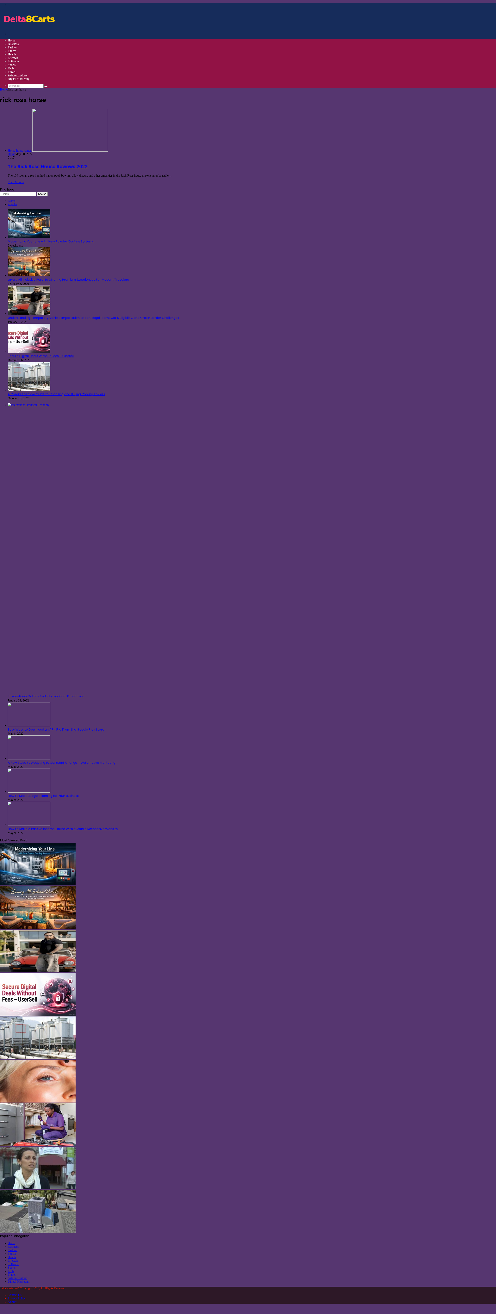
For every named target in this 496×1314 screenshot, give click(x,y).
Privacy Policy (17, 1298)
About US (14, 1302)
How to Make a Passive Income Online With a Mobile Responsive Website (63, 829)
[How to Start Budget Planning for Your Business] (29, 791)
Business (13, 44)
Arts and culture (17, 75)
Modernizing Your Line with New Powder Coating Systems (51, 241)
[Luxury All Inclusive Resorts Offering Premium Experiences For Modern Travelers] (29, 275)
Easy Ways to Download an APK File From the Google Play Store (56, 729)
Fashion (12, 47)
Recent (12, 200)
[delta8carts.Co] (29, 27)
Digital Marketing (18, 78)
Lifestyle (13, 58)
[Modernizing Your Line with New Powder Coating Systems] (29, 237)
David (11, 154)
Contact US (15, 1295)
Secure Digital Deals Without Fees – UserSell (41, 356)
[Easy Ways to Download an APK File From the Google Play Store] (29, 725)
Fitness (12, 51)
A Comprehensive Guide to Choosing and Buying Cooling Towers (56, 394)
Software (13, 61)
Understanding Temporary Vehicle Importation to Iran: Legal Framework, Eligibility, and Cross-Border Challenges (93, 318)
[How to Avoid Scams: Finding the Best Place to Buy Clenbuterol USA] (38, 1188)
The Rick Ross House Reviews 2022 (48, 166)
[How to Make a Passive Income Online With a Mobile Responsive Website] (29, 824)
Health (12, 54)
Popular (12, 204)
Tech (11, 68)
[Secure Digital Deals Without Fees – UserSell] (29, 351)
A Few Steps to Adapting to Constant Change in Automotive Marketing (61, 762)
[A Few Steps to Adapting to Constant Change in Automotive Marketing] (29, 758)
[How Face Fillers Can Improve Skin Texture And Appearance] (38, 1101)
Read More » (16, 182)
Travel (12, 71)
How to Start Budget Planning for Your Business (43, 796)
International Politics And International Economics (46, 696)
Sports (12, 64)
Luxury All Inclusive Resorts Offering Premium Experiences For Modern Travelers (68, 279)
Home (11, 40)
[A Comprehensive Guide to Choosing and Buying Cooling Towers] (29, 390)
